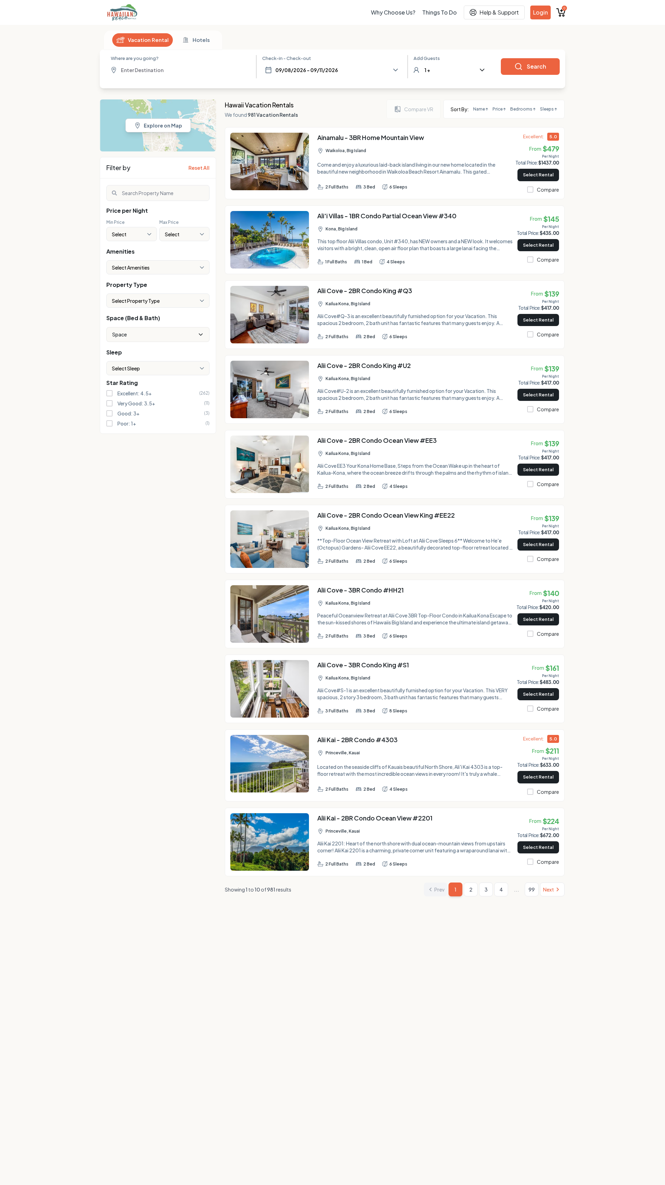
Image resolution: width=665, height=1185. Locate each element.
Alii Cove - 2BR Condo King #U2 (364, 365)
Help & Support (499, 12)
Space (119, 334)
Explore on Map (163, 125)
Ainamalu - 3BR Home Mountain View (370, 137)
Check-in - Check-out (286, 58)
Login (540, 12)
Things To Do (439, 12)
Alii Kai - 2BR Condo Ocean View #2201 (375, 818)
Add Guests (427, 58)
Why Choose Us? (393, 12)
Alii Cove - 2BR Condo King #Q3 (364, 291)
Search (536, 66)
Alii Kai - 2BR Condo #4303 (357, 740)
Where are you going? (135, 58)
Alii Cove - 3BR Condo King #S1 (363, 665)
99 (532, 889)
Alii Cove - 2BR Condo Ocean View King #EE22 (386, 515)
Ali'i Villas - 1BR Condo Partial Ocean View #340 (386, 216)
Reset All (199, 168)
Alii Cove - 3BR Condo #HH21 (360, 590)
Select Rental (538, 174)
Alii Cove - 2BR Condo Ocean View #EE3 (377, 440)
